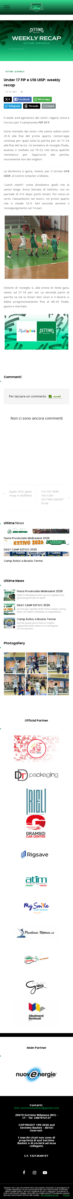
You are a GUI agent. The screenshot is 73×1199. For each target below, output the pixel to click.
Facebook (24, 99)
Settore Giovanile (15, 72)
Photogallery (14, 643)
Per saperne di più (50, 1195)
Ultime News (14, 581)
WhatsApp (44, 99)
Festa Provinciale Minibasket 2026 (27, 538)
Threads (33, 106)
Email (50, 106)
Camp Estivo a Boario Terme (23, 561)
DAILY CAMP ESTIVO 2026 (20, 549)
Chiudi (66, 1195)
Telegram (14, 106)
